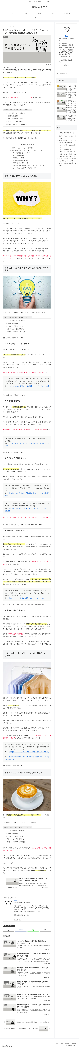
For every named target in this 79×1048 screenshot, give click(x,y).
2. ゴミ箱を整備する (18, 155)
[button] (45, 929)
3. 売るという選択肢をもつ (20, 158)
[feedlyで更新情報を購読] (17, 920)
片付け (5, 925)
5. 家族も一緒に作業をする (20, 163)
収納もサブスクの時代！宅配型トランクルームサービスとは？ (28, 598)
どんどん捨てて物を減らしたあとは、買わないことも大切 (28, 165)
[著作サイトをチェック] (15, 920)
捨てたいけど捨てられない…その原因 (22, 148)
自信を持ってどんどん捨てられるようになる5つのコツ (27, 150)
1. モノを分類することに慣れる (21, 153)
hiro (15, 900)
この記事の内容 (25, 144)
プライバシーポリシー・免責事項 (61, 1043)
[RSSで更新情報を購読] (20, 920)
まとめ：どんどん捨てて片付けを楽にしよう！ (24, 168)
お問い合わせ (74, 1043)
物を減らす (12, 925)
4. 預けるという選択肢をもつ (21, 160)
